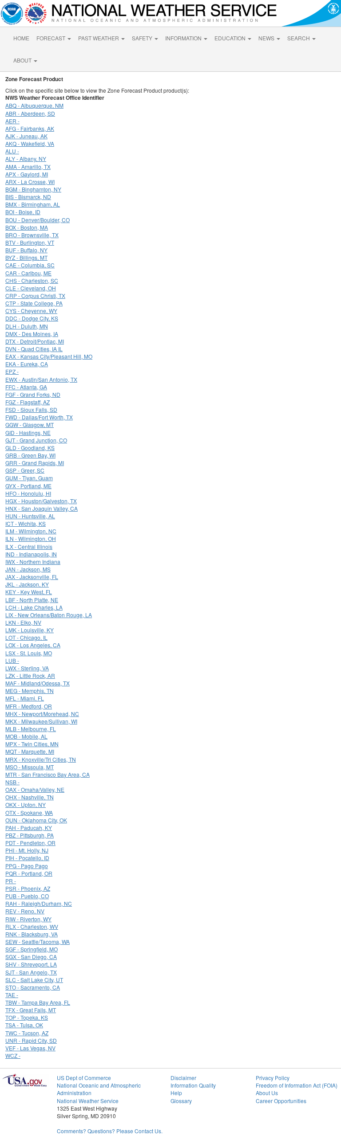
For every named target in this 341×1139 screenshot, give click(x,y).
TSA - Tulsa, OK (24, 1025)
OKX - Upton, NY (25, 804)
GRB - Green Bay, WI (30, 455)
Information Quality (193, 1085)
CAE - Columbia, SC (30, 265)
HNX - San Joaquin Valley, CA (41, 508)
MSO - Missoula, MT (29, 767)
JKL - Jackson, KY (27, 584)
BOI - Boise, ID (22, 211)
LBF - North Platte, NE (31, 599)
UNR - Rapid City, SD (31, 1040)
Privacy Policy (272, 1077)
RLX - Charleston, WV (31, 926)
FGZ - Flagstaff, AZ (27, 402)
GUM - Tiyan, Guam (29, 477)
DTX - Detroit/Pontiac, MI (34, 341)
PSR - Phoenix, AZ (27, 888)
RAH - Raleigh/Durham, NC (38, 903)
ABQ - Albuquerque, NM (34, 105)
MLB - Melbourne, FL (30, 728)
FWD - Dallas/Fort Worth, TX (39, 417)
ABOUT (23, 60)
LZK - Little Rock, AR (30, 675)
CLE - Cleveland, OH (30, 288)
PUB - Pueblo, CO (27, 896)
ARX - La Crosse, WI (30, 181)
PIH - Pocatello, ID (27, 857)
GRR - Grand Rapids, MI (34, 462)
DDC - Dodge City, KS (31, 318)
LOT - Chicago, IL (26, 637)
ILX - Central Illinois (28, 546)
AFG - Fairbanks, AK (29, 128)
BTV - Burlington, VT (29, 242)
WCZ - (12, 1055)
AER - (12, 121)
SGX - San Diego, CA (31, 956)
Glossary (181, 1100)
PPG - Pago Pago (26, 865)
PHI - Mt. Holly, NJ (26, 850)
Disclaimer (183, 1077)
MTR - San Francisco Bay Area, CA (47, 774)
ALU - (12, 151)
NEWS (267, 38)
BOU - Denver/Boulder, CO (37, 219)
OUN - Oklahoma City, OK (36, 820)
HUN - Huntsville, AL (30, 516)
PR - (10, 881)
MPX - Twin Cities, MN (32, 744)
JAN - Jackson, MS (28, 569)
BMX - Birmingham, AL (32, 204)
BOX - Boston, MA (26, 227)
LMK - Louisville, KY (29, 630)
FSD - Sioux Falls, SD (31, 409)
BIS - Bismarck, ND (28, 196)
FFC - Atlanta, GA (26, 387)
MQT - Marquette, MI (29, 751)
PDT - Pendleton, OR (30, 842)
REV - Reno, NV (24, 911)
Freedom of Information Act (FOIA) (296, 1085)
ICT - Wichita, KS (25, 523)
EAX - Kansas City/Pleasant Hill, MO (48, 356)
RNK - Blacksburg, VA (31, 934)
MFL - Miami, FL (24, 698)
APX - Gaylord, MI (26, 174)
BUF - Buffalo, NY (26, 250)
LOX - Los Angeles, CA (32, 645)
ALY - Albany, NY (25, 158)
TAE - (11, 994)
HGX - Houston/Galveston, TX (41, 501)
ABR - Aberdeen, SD (30, 113)
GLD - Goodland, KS (30, 447)
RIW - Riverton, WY (28, 919)
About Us (267, 1092)
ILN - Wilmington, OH (30, 538)
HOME (21, 38)
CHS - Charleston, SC (31, 280)
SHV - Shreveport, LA (31, 964)
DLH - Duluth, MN (26, 326)
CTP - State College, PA (34, 303)
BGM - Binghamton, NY (33, 189)
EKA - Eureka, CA (26, 364)
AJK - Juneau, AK (26, 136)
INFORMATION (184, 38)
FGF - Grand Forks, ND (32, 394)
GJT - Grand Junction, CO (36, 440)
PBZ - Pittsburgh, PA (29, 835)
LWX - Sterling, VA (27, 668)
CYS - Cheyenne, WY (31, 310)
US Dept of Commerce (84, 1077)
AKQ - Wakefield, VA (29, 143)
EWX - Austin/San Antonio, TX (41, 379)
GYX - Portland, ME (28, 485)
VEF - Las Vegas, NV (30, 1048)
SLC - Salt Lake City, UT (34, 979)
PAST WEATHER (99, 38)
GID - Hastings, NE (28, 432)
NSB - (12, 782)
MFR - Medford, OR (28, 706)
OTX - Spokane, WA (29, 812)
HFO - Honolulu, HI (28, 493)
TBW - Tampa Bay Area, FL (37, 1002)
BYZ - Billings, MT (26, 257)
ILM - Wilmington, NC (30, 531)
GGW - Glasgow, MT (29, 424)
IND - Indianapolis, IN (31, 554)
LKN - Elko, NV (23, 622)
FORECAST (51, 38)
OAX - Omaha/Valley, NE (34, 789)
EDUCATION (230, 38)
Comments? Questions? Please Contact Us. (110, 1131)
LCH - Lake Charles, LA (34, 607)
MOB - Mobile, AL (26, 736)
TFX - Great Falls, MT (30, 1010)
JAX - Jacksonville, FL (31, 576)
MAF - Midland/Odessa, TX (37, 683)
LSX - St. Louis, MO (28, 653)
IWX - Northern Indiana (32, 561)
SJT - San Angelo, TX (31, 972)
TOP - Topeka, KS (26, 1017)
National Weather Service (88, 1100)
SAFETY (143, 38)
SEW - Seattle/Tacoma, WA (37, 941)
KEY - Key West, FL (28, 591)
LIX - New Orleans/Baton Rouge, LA (48, 614)
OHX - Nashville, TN (29, 797)
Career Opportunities (281, 1100)
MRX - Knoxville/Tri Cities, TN (40, 759)
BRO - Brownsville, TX (32, 235)
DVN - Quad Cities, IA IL (34, 348)
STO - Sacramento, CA (32, 987)
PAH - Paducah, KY (28, 827)
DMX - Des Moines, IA (31, 333)
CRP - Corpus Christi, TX (35, 295)
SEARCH (299, 38)
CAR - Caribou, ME (28, 273)
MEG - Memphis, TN (29, 690)
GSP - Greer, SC (24, 470)
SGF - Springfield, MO (31, 949)
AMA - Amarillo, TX (28, 166)
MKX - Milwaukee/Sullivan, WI (41, 721)
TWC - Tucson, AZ (26, 1033)
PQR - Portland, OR (28, 873)
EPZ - (12, 371)
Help (176, 1092)
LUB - (12, 660)
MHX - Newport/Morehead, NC (42, 713)
